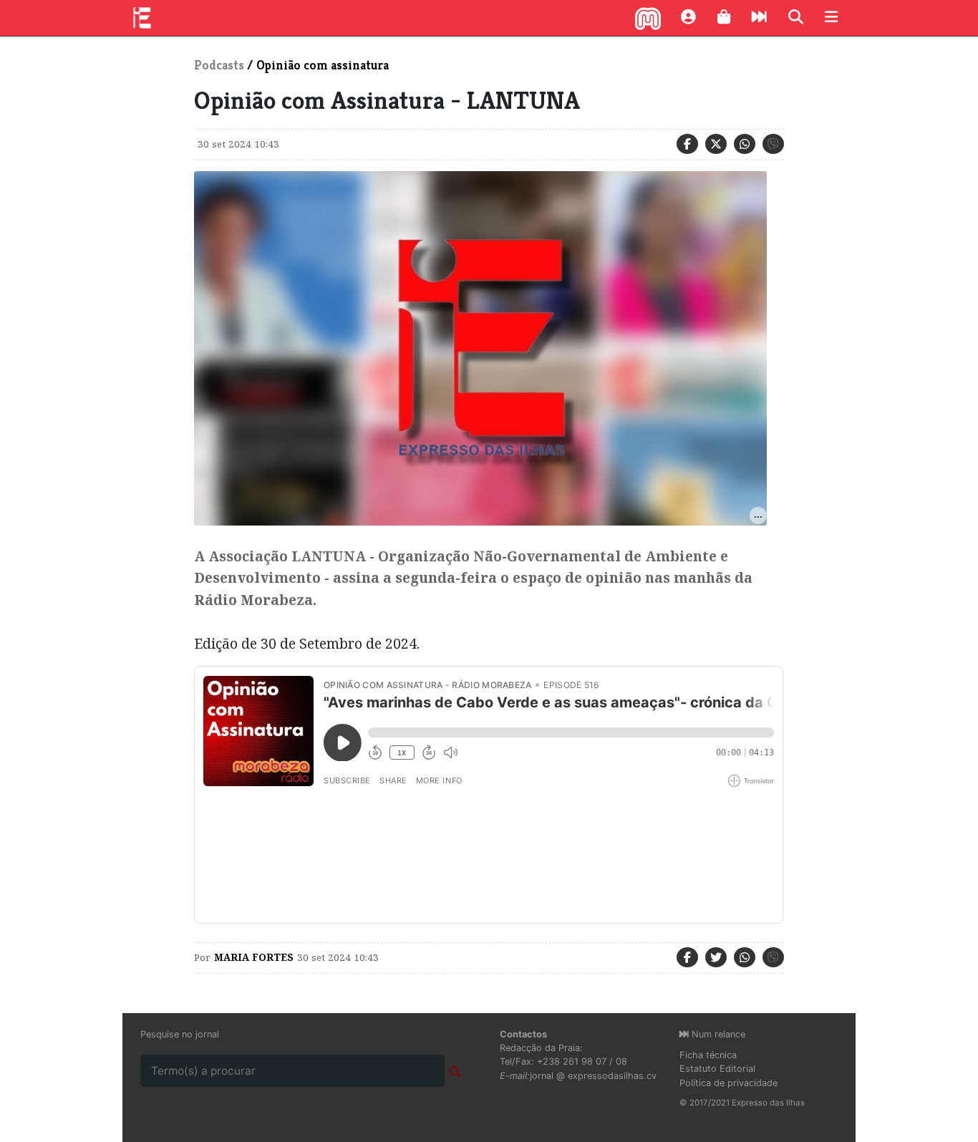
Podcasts (219, 65)
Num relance (717, 1034)
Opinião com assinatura (322, 65)
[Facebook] (687, 144)
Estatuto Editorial (717, 1068)
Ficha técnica (708, 1055)
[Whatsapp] (744, 144)
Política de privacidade (728, 1083)
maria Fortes (254, 957)
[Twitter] (716, 144)
